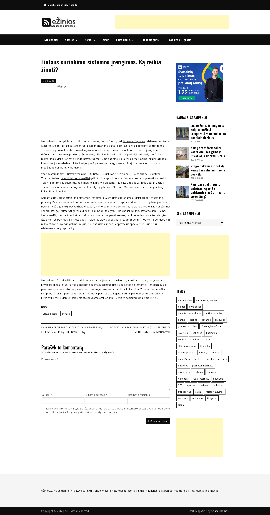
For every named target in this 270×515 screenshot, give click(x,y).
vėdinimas (197, 398)
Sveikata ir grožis (180, 40)
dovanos (206, 319)
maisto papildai (186, 352)
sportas (191, 385)
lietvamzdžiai (50, 313)
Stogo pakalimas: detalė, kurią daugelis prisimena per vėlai (208, 170)
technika (217, 385)
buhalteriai (195, 306)
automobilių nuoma (207, 300)
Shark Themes (220, 511)
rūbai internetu (201, 378)
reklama (198, 372)
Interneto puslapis (139, 394)
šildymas (212, 398)
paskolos (183, 365)
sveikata (204, 385)
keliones (197, 333)
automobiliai (185, 300)
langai (207, 339)
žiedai (181, 405)
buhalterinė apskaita (189, 313)
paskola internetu (217, 359)
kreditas (194, 339)
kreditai (182, 339)
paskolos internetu (202, 365)
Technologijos (150, 40)
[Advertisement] (172, 22)
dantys (181, 319)
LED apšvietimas (187, 346)
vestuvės (183, 398)
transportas (184, 391)
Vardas (47, 394)
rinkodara (183, 378)
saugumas (219, 378)
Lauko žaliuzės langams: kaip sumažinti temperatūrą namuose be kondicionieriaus (208, 131)
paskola (199, 359)
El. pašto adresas (96, 394)
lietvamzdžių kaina (134, 141)
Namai (88, 40)
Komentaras (49, 359)
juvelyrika (183, 333)
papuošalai (184, 359)
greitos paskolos (187, 326)
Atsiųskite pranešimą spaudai (61, 5)
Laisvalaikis (123, 40)
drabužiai (220, 319)
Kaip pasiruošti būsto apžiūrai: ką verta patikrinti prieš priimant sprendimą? (208, 190)
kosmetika (212, 333)
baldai (181, 306)
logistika (205, 346)
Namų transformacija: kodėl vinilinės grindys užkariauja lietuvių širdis (208, 151)
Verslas (69, 40)
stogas (66, 313)
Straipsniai (51, 40)
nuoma (216, 352)
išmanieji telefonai (211, 326)
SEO (180, 385)
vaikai (198, 391)
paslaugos (184, 372)
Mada (106, 40)
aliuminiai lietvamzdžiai (75, 178)
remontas (212, 372)
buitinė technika (213, 313)
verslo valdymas (215, 391)
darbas (193, 319)
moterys (203, 352)
